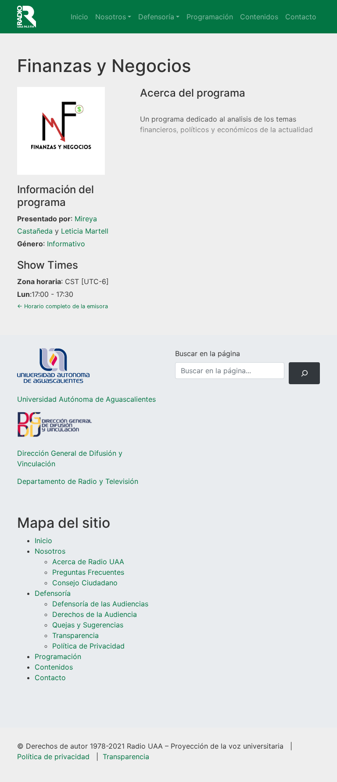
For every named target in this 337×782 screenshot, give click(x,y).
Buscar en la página (207, 353)
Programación (209, 16)
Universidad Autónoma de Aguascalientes (86, 399)
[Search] (304, 373)
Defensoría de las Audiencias (100, 603)
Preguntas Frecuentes (88, 572)
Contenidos (259, 16)
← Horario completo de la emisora (62, 306)
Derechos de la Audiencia (94, 614)
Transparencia (75, 635)
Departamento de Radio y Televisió (75, 481)
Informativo (66, 243)
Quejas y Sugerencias (87, 624)
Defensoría (156, 16)
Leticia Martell (84, 231)
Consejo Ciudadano (85, 582)
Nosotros (110, 16)
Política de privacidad (53, 756)
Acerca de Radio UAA (88, 561)
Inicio (79, 16)
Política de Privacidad (88, 645)
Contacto (300, 16)
